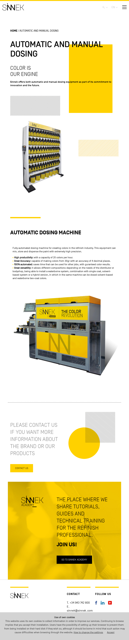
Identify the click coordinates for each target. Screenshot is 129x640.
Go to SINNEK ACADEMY (74, 559)
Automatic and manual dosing (39, 30)
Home (13, 30)
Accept (110, 632)
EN (113, 7)
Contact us (21, 468)
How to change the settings (88, 632)
